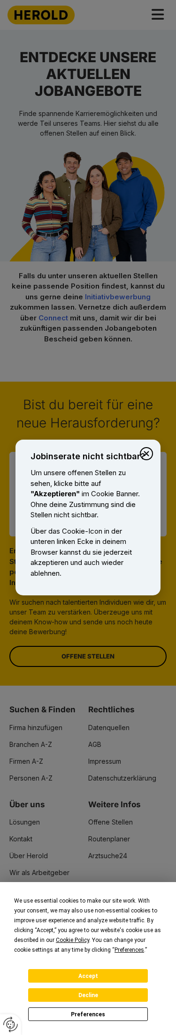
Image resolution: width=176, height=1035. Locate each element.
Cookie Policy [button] (72, 940)
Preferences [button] (129, 950)
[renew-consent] (10, 1024)
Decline (88, 995)
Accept (88, 976)
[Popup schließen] (146, 453)
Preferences (88, 1014)
